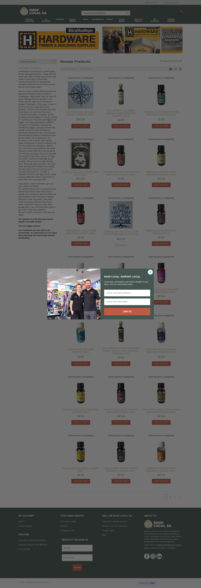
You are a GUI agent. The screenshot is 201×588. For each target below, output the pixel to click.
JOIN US (127, 311)
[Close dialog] (150, 272)
